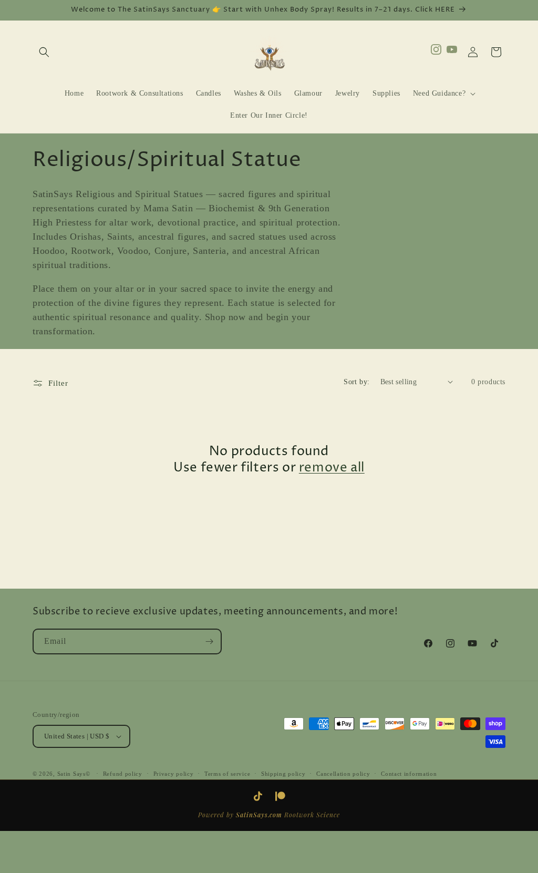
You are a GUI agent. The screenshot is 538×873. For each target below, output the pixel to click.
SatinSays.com (259, 814)
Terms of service (227, 774)
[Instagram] (436, 52)
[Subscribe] (209, 641)
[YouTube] (452, 52)
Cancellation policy (343, 774)
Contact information (409, 774)
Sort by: (356, 382)
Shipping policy (283, 774)
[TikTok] (258, 796)
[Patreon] (280, 796)
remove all (332, 468)
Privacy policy (173, 774)
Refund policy (122, 774)
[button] (44, 52)
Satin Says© (73, 774)
